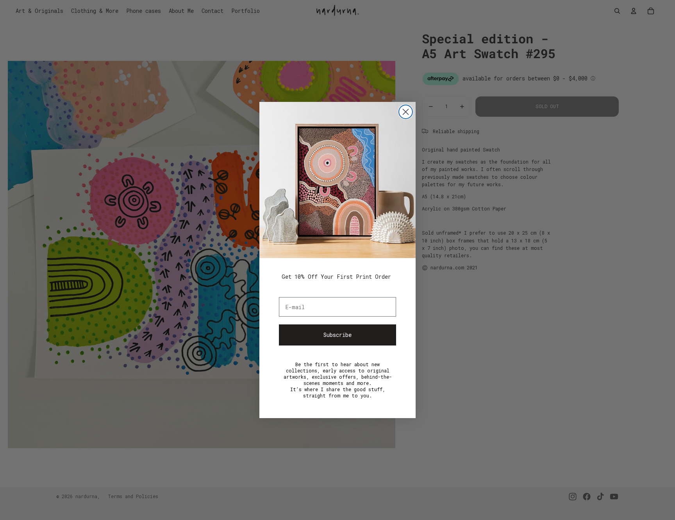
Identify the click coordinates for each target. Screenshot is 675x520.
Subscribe (337, 334)
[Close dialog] (405, 112)
